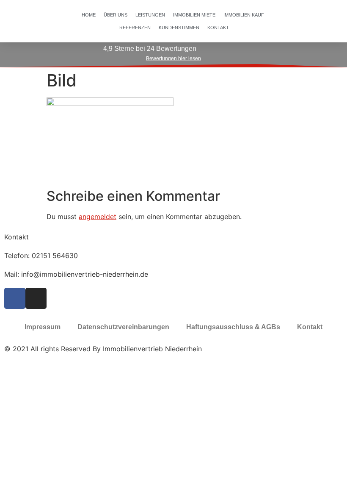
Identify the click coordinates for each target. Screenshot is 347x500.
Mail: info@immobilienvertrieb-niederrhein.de (76, 274)
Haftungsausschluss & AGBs (233, 327)
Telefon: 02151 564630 (41, 255)
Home (89, 14)
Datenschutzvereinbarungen (123, 327)
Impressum (43, 327)
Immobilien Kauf (243, 14)
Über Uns (115, 14)
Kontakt (218, 27)
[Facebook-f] (14, 298)
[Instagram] (36, 298)
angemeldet (97, 216)
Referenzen (135, 27)
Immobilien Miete (194, 14)
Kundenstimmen (179, 27)
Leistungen (150, 14)
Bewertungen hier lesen (173, 58)
